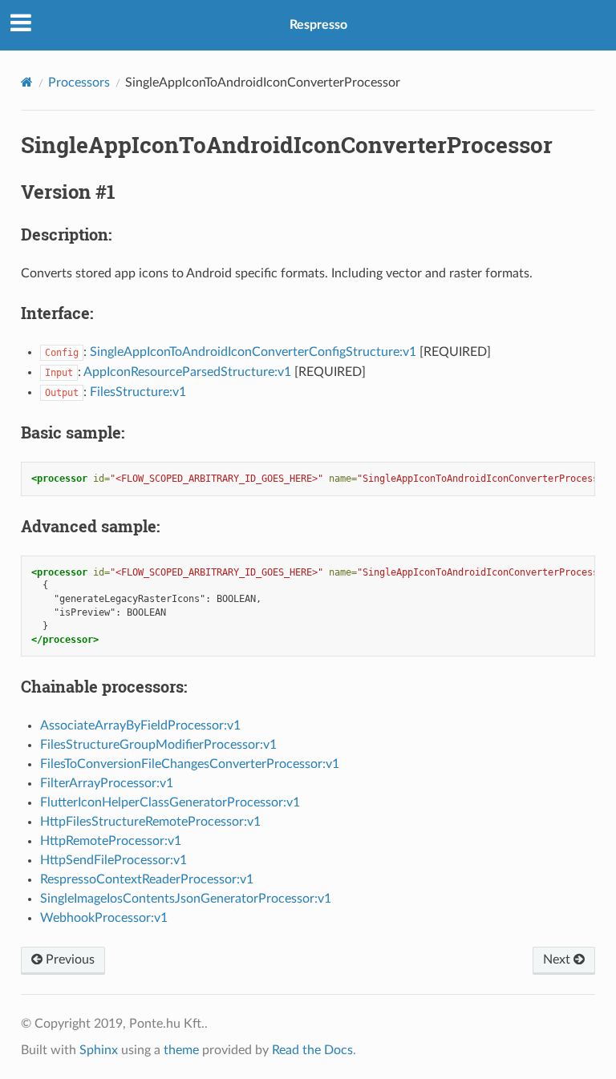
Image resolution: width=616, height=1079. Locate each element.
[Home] (27, 82)
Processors (79, 82)
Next (558, 959)
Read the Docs (312, 1050)
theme (181, 1050)
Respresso (318, 24)
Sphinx (98, 1050)
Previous (69, 959)
